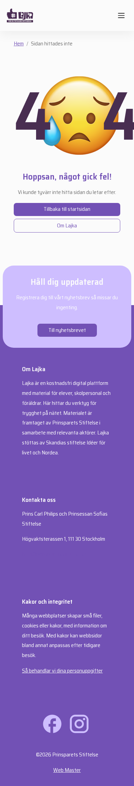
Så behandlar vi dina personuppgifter (62, 670)
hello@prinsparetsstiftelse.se (54, 554)
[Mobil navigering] (121, 15)
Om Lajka (67, 225)
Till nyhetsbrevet (67, 330)
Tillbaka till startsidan (67, 209)
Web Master (67, 770)
